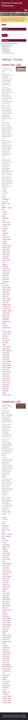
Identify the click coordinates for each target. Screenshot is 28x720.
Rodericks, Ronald (6, 371)
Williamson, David (6, 635)
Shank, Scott (5, 384)
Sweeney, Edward (6, 394)
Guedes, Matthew (6, 702)
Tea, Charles (5, 275)
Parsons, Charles (6, 287)
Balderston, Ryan (6, 304)
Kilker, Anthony (6, 348)
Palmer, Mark (5, 281)
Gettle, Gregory (6, 597)
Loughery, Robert (6, 700)
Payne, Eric (5, 226)
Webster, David (6, 251)
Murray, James (6, 340)
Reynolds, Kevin (6, 224)
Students (4, 214)
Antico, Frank (5, 291)
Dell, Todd (4, 336)
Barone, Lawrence (6, 245)
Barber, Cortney (6, 626)
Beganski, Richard (6, 641)
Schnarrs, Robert (6, 333)
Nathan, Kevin (5, 359)
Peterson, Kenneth (6, 239)
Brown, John (5, 388)
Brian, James (5, 285)
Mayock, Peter (6, 237)
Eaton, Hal (4, 338)
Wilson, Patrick (6, 363)
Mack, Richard (5, 354)
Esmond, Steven (6, 268)
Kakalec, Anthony (6, 298)
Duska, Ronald (5, 293)
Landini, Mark (5, 319)
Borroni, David (5, 660)
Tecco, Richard (6, 681)
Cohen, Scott (5, 694)
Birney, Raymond (6, 367)
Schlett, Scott (5, 352)
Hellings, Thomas (6, 346)
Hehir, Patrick (5, 279)
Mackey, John (5, 639)
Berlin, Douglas (6, 647)
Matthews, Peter (6, 321)
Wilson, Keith (5, 256)
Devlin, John (5, 296)
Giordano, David (6, 685)
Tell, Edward (5, 683)
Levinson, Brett (6, 315)
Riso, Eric (4, 283)
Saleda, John (5, 277)
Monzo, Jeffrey (6, 272)
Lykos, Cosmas (6, 312)
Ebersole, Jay (5, 628)
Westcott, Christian (7, 310)
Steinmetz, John (6, 306)
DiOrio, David (5, 317)
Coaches (4, 211)
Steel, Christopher (6, 361)
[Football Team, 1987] (21, 405)
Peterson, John (6, 247)
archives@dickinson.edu (8, 52)
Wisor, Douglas (6, 369)
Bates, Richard (6, 380)
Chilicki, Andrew (6, 270)
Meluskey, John (6, 691)
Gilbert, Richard (6, 222)
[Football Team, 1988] (21, 68)
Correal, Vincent (6, 651)
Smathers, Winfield (7, 331)
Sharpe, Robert (6, 357)
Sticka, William (5, 249)
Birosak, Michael (6, 308)
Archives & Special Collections (11, 4)
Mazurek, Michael (6, 365)
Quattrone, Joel (6, 382)
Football (10, 207)
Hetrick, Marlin (5, 386)
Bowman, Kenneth (6, 289)
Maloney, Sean (6, 375)
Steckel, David (6, 378)
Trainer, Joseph (6, 300)
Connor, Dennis (6, 658)
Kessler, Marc (5, 258)
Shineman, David (6, 654)
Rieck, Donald (5, 373)
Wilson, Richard (6, 254)
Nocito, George (6, 675)
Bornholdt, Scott (6, 668)
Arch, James (5, 302)
